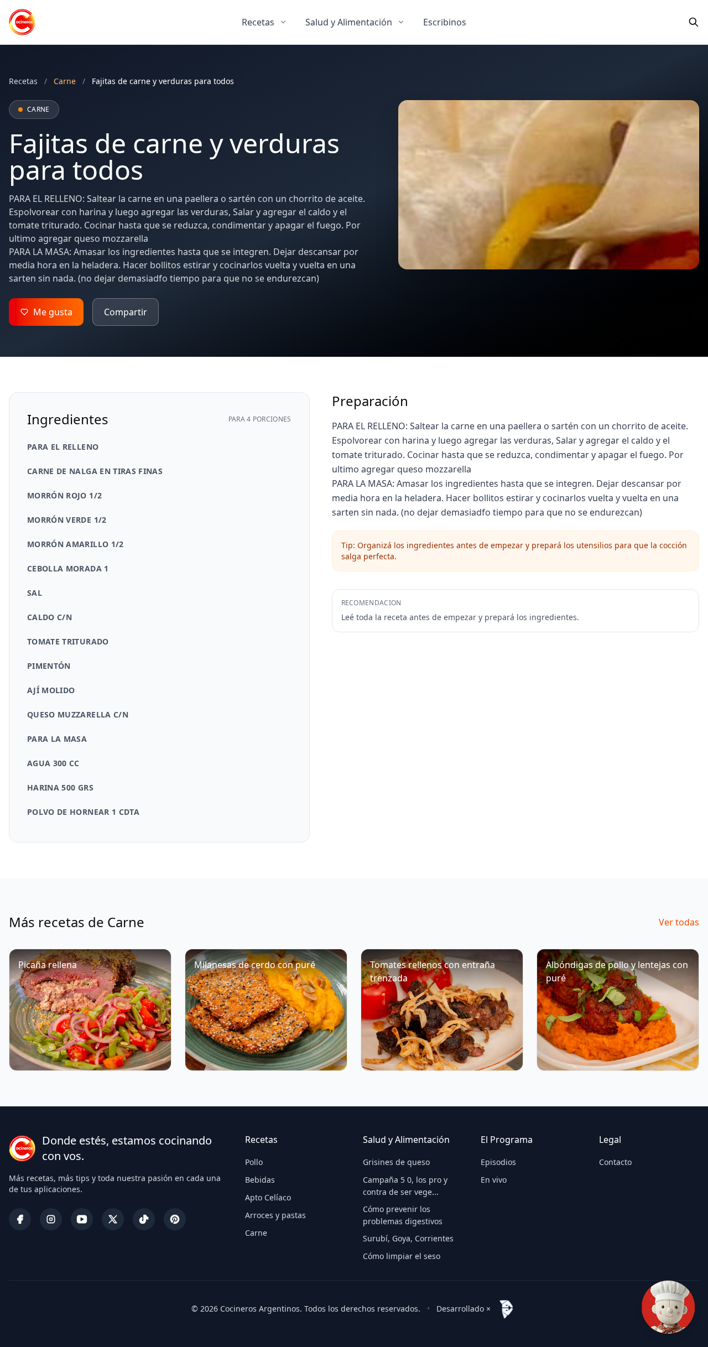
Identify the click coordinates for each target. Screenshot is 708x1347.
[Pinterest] (175, 1219)
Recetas (258, 22)
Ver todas (679, 922)
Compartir (125, 312)
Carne (256, 1233)
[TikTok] (144, 1219)
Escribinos (444, 22)
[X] (113, 1219)
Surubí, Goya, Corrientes (408, 1238)
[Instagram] (51, 1219)
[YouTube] (82, 1219)
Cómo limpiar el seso (401, 1256)
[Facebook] (20, 1219)
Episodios (498, 1162)
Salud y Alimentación (348, 22)
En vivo (494, 1179)
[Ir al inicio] (22, 22)
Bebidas (260, 1179)
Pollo (254, 1162)
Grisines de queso (396, 1162)
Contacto (615, 1162)
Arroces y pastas (275, 1215)
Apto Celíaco (268, 1197)
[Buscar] (693, 22)
